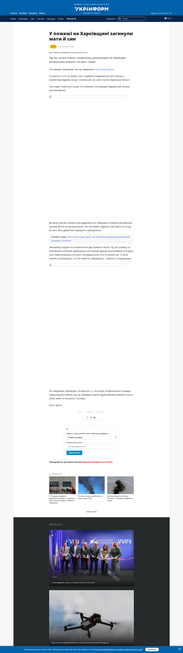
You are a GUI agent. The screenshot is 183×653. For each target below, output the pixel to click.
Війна (13, 19)
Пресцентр (33, 13)
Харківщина (100, 412)
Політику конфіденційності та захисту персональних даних (119, 650)
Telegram (86, 462)
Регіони (40, 19)
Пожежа (89, 412)
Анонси (42, 13)
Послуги (14, 13)
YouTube (108, 462)
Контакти (111, 19)
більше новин (91, 512)
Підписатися (74, 453)
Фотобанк (23, 13)
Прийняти (152, 650)
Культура (51, 19)
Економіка (23, 19)
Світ (32, 19)
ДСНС (80, 412)
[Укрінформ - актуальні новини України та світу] (91, 8)
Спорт (61, 19)
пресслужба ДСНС (104, 69)
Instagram (96, 462)
